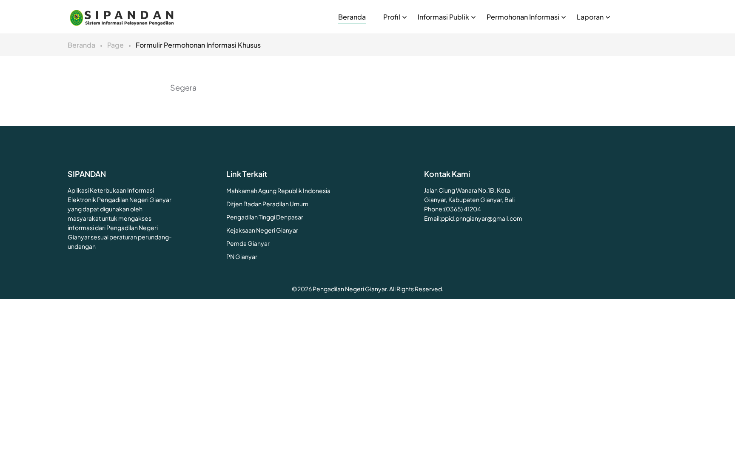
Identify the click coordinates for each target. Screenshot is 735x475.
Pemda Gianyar (248, 243)
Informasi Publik (443, 16)
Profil (391, 16)
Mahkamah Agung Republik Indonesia (278, 190)
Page (115, 44)
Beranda (352, 16)
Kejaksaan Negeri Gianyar (262, 230)
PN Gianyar (241, 256)
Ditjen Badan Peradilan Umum (267, 204)
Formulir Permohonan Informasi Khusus (198, 44)
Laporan (590, 16)
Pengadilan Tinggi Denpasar (264, 217)
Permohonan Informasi (523, 16)
